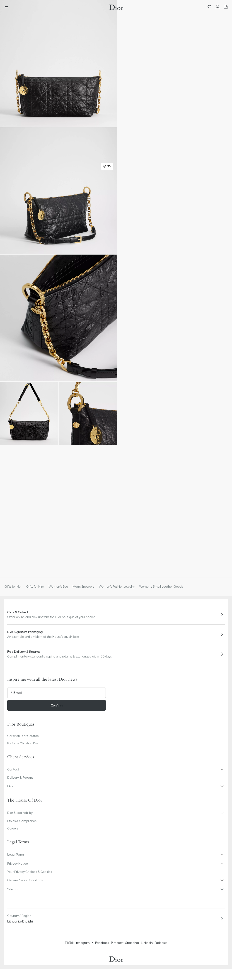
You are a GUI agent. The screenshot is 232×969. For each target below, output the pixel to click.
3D (109, 166)
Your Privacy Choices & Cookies (29, 871)
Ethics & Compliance (22, 821)
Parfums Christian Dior (23, 743)
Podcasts (161, 942)
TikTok (69, 942)
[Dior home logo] (116, 7)
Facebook (102, 942)
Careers (12, 828)
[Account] (217, 7)
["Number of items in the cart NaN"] (225, 7)
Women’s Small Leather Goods (161, 586)
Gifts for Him (35, 586)
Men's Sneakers (83, 586)
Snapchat (132, 942)
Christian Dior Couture (23, 736)
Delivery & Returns (20, 777)
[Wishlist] (209, 7)
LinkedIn (147, 942)
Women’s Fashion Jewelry (117, 586)
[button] (58, 63)
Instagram (82, 942)
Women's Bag (58, 586)
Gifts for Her (13, 586)
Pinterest (117, 942)
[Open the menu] (8, 7)
